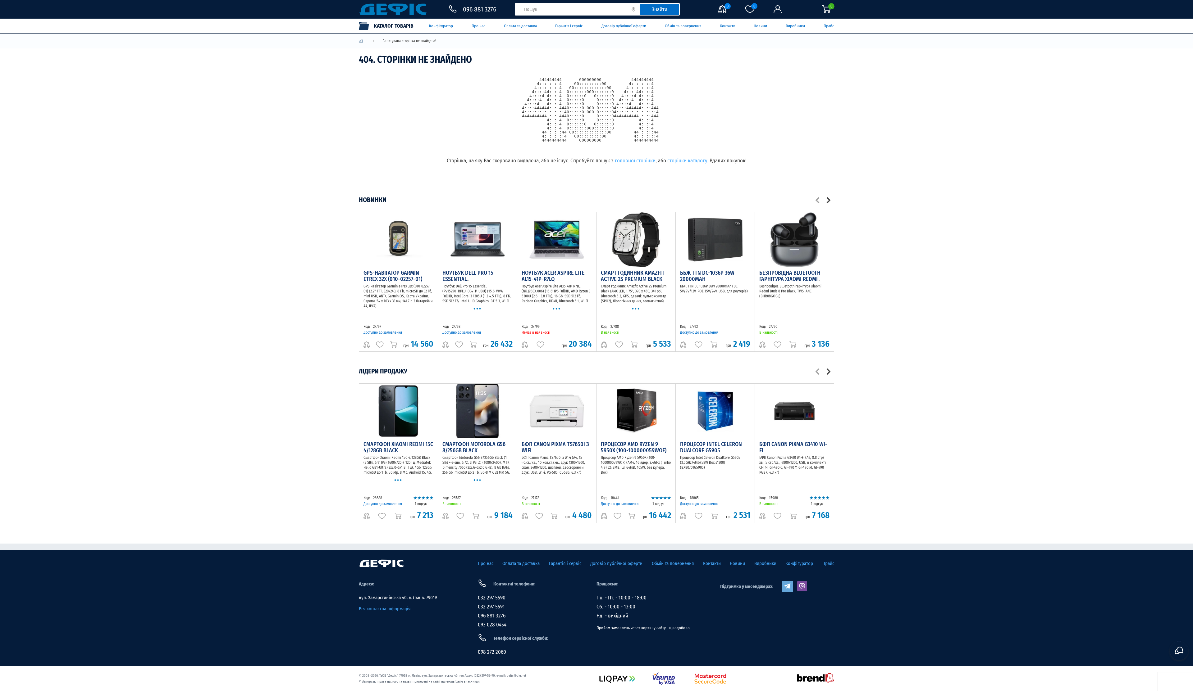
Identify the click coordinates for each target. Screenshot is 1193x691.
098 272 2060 (492, 652)
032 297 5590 (491, 598)
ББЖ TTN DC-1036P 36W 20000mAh (707, 275)
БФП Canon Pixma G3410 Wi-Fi (793, 447)
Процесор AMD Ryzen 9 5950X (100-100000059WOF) (633, 447)
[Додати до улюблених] (380, 344)
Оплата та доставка (520, 26)
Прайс (829, 26)
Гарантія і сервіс (569, 26)
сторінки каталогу (687, 160)
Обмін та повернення (683, 26)
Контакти (727, 26)
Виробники (795, 26)
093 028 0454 (492, 625)
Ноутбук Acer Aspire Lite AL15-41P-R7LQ (553, 275)
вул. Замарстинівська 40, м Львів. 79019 (398, 597)
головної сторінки (635, 160)
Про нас (478, 26)
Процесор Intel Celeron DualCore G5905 (711, 447)
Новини (760, 26)
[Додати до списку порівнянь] (366, 344)
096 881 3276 (491, 616)
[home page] (381, 563)
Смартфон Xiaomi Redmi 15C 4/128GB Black (398, 447)
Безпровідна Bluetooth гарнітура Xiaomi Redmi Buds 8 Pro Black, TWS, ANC (793, 279)
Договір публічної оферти (623, 26)
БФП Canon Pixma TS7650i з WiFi (555, 447)
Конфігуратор (441, 26)
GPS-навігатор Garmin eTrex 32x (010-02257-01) (392, 275)
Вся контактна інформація (384, 609)
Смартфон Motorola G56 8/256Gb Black (473, 447)
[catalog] (389, 26)
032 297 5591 (491, 607)
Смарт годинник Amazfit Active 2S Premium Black (633, 275)
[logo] (361, 41)
